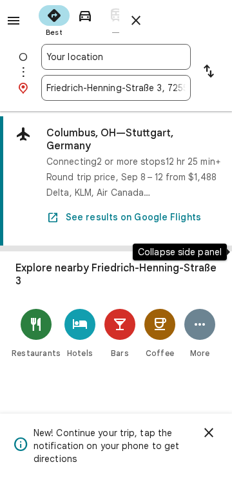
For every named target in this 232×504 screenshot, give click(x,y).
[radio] (54, 19)
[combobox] (116, 57)
